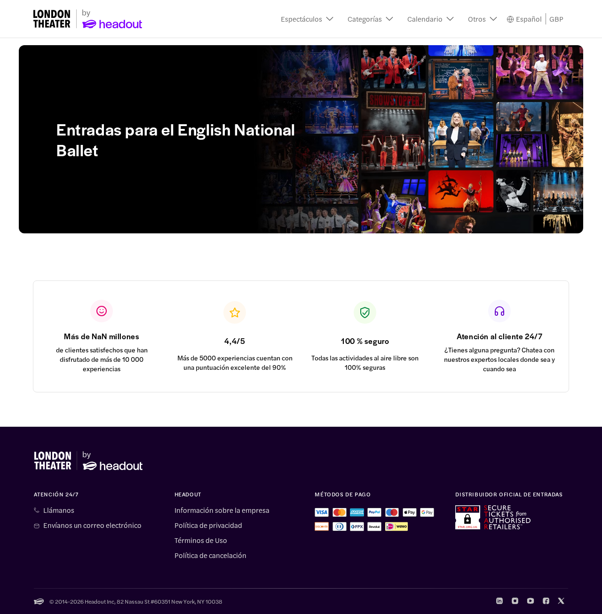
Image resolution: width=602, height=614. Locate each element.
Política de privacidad (208, 525)
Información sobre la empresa (221, 510)
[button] (307, 18)
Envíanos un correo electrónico (92, 525)
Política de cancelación (210, 555)
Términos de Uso (200, 540)
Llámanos (58, 510)
